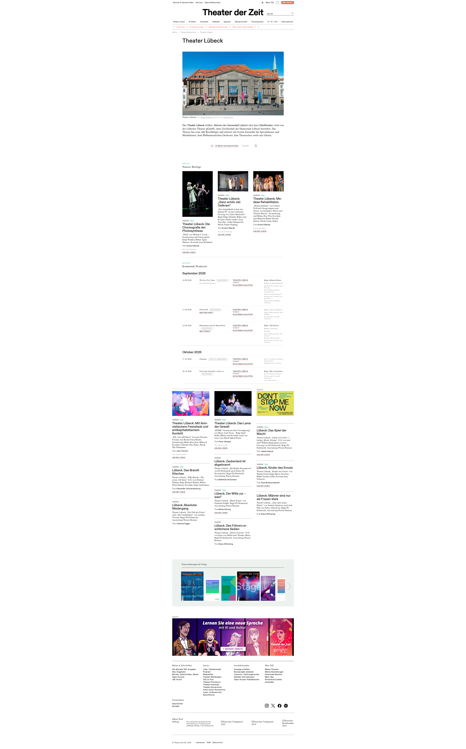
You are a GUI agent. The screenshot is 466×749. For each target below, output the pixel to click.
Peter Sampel (225, 441)
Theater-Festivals (211, 684)
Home (174, 32)
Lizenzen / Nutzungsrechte (246, 674)
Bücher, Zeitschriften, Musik (185, 674)
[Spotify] (286, 706)
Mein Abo (269, 677)
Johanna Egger (183, 523)
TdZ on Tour (208, 679)
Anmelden (269, 682)
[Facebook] (280, 706)
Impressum (200, 742)
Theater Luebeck (206, 117)
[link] (183, 2)
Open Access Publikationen (246, 679)
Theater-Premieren (212, 682)
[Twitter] (273, 706)
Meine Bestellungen (274, 672)
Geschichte (177, 703)
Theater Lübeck (240, 280)
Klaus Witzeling (268, 514)
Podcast (207, 672)
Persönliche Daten (273, 679)
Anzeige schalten (242, 669)
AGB (208, 742)
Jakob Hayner (267, 451)
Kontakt (175, 706)
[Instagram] (267, 706)
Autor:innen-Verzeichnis (214, 690)
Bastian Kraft (206, 313)
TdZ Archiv (177, 679)
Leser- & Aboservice (212, 692)
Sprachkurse (209, 695)
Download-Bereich (273, 674)
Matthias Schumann (228, 479)
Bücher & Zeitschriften (182, 665)
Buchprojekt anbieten (244, 672)
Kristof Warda (193, 246)
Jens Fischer (182, 451)
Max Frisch (205, 331)
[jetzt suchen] (292, 13)
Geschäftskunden (241, 665)
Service (206, 665)
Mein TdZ (269, 665)
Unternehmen (178, 700)
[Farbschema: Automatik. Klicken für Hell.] (262, 2)
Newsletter (208, 674)
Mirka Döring (225, 509)
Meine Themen (272, 669)
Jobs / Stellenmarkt (212, 669)
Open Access (178, 677)
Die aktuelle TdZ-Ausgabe (184, 669)
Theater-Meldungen (212, 677)
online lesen (189, 252)
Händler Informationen (244, 677)
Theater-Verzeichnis (188, 32)
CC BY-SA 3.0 (228, 117)
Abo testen (288, 2)
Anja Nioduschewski (270, 482)
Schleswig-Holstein (243, 285)
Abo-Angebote (179, 672)
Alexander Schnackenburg (188, 488)
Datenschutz (217, 742)
